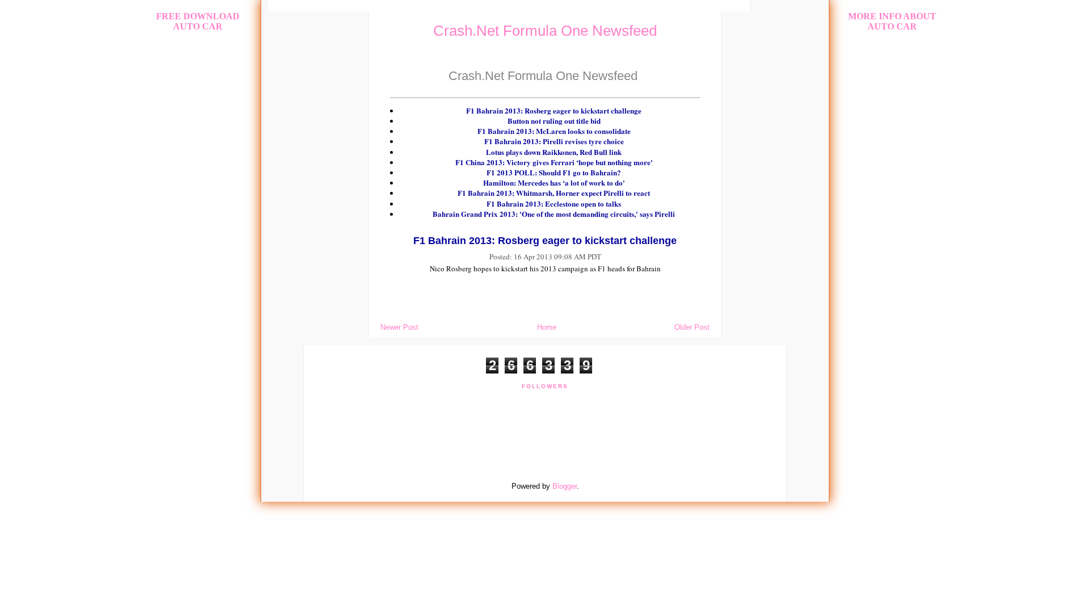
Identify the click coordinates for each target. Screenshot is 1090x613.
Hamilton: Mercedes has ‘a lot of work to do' (554, 182)
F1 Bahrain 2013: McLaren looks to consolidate (554, 130)
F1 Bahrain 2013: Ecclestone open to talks (554, 203)
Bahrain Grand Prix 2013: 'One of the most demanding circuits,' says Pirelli (554, 213)
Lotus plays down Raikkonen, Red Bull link (554, 151)
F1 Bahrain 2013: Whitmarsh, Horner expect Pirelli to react (554, 192)
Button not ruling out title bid (554, 120)
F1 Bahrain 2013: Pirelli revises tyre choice (554, 141)
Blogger (564, 486)
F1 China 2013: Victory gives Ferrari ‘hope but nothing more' (554, 162)
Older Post (692, 327)
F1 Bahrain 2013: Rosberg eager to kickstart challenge (554, 110)
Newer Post (399, 327)
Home (546, 327)
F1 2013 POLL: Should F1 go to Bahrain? (554, 172)
